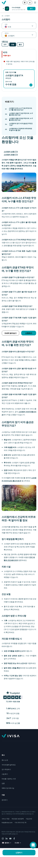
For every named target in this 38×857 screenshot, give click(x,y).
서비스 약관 (5, 819)
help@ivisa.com (7, 822)
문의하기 (5, 800)
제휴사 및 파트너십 (8, 788)
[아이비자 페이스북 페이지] (14, 839)
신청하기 (28, 333)
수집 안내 (29, 819)
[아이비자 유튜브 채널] (10, 839)
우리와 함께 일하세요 (9, 765)
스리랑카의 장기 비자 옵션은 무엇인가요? (19, 124)
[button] (34, 2)
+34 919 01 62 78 (20, 822)
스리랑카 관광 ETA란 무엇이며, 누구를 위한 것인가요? (19, 114)
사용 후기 (5, 774)
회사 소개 (5, 760)
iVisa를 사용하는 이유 (9, 779)
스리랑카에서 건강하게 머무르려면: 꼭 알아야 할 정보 (18, 129)
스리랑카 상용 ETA (11, 151)
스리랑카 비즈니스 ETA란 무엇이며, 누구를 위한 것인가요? (18, 109)
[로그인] (30, 2)
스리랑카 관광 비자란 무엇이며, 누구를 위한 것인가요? (19, 119)
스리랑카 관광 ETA (11, 154)
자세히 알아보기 (10, 333)
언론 (3, 783)
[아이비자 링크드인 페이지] (6, 839)
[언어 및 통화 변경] (25, 2)
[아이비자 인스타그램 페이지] (3, 839)
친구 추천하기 (6, 769)
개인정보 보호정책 (18, 819)
